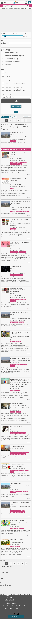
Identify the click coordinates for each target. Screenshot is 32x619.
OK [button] (16, 100)
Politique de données (10, 609)
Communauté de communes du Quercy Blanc (13, 125)
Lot (11, 124)
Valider (16, 111)
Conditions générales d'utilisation (15, 606)
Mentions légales (9, 600)
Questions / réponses (11, 603)
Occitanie (4, 124)
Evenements (5, 566)
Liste (3, 117)
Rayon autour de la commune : (12, 33)
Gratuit (7, 73)
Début (3, 43)
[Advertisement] (16, 20)
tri (16, 117)
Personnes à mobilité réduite (15, 84)
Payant (7, 76)
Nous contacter (8, 597)
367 (16, 616)
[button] (16, 107)
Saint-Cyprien (6, 585)
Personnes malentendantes (14, 90)
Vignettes (12, 117)
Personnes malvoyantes (13, 87)
